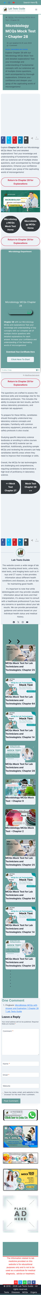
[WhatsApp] (25, 1282)
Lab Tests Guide (20, 559)
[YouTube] (13, 2)
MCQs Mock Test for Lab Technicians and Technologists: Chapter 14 (20, 734)
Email (6, 1075)
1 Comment (13, 45)
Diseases (16, 1292)
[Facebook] (34, 1282)
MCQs (7, 49)
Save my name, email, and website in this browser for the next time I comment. (21, 1093)
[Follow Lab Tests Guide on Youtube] (27, 622)
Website (6, 1086)
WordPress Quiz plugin (32, 375)
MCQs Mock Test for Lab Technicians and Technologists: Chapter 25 (20, 666)
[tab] (14, 971)
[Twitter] (5, 2)
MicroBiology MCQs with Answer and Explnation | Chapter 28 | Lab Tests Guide (21, 1008)
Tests (6, 1292)
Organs (33, 1292)
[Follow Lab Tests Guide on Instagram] (23, 622)
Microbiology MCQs (19, 49)
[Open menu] (36, 9)
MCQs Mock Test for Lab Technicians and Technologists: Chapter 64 (20, 700)
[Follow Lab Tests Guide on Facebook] (14, 622)
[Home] (6, 17)
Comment (8, 1031)
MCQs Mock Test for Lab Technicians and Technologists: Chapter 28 (20, 767)
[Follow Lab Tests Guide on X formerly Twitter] (18, 622)
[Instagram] (9, 2)
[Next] (18, 641)
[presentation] (20, 653)
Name (6, 1064)
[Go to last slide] (9, 641)
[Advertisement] (20, 115)
